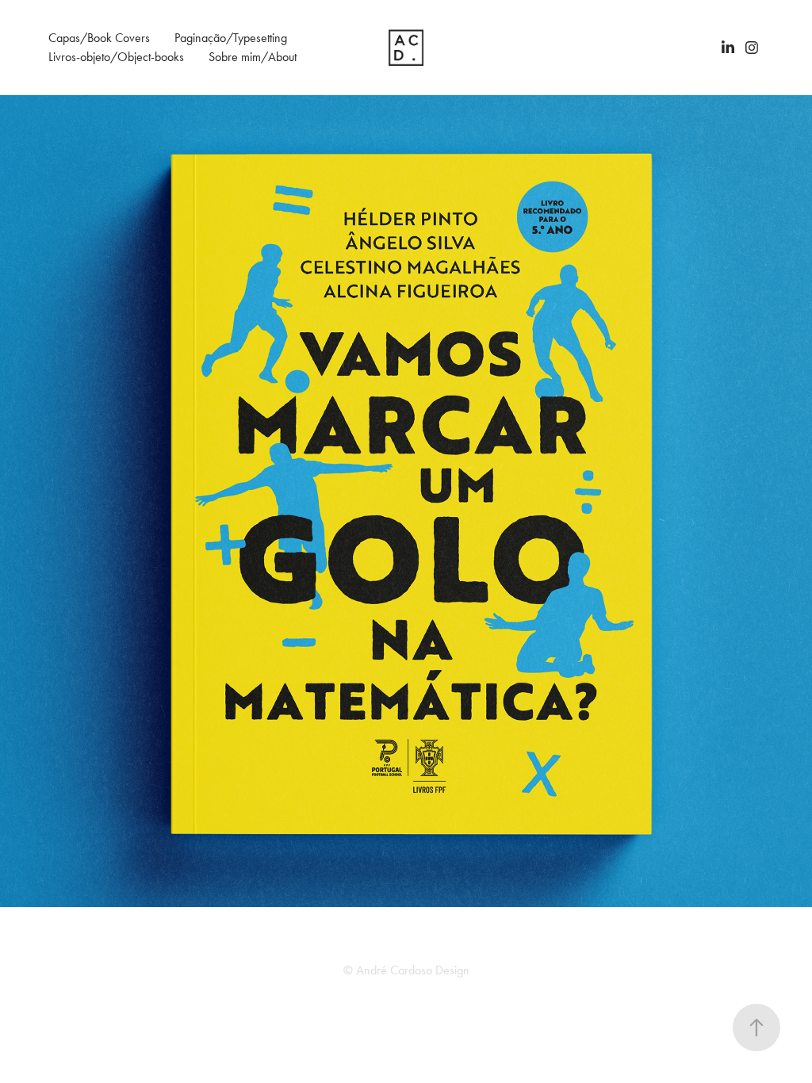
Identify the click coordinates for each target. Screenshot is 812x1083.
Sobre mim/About (253, 56)
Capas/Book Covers (99, 37)
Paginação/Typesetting (230, 37)
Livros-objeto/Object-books (116, 56)
